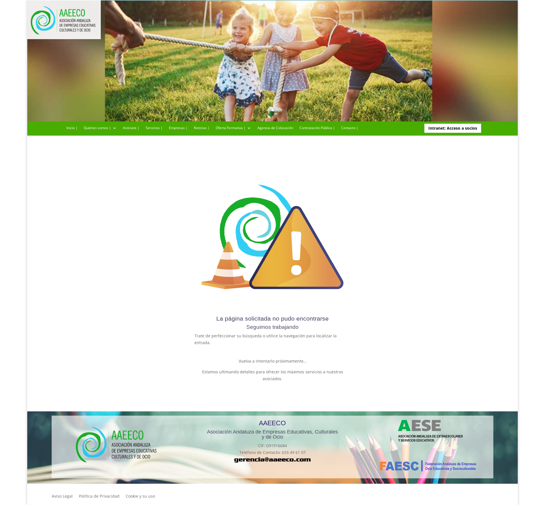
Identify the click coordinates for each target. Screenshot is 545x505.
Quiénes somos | (97, 128)
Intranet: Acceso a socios (452, 128)
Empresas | (178, 128)
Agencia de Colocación (275, 128)
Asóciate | (131, 128)
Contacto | (349, 128)
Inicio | (71, 128)
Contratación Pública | (317, 128)
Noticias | (201, 128)
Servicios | (154, 128)
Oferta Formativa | (231, 128)
